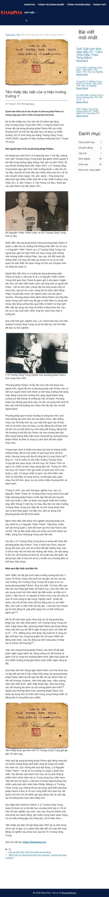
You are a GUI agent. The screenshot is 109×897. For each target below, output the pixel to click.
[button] (38, 13)
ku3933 (9, 874)
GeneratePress (69, 893)
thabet (77, 874)
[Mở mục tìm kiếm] (26, 21)
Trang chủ (10, 34)
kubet (8, 881)
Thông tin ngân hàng (78, 4)
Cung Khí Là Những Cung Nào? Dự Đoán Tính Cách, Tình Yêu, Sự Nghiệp (89, 83)
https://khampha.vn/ (34, 842)
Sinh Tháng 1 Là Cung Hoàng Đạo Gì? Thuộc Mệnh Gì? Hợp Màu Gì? (88, 111)
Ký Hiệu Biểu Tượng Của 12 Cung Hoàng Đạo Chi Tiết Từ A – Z (89, 97)
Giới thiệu (29, 12)
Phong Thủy (99, 4)
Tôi (17, 34)
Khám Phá (29, 4)
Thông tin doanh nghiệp (51, 4)
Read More (82, 60)
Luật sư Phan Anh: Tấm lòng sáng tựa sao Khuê (29, 852)
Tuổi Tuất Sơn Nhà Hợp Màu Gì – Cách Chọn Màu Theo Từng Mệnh (89, 53)
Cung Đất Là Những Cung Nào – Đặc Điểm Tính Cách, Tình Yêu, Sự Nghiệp (89, 69)
